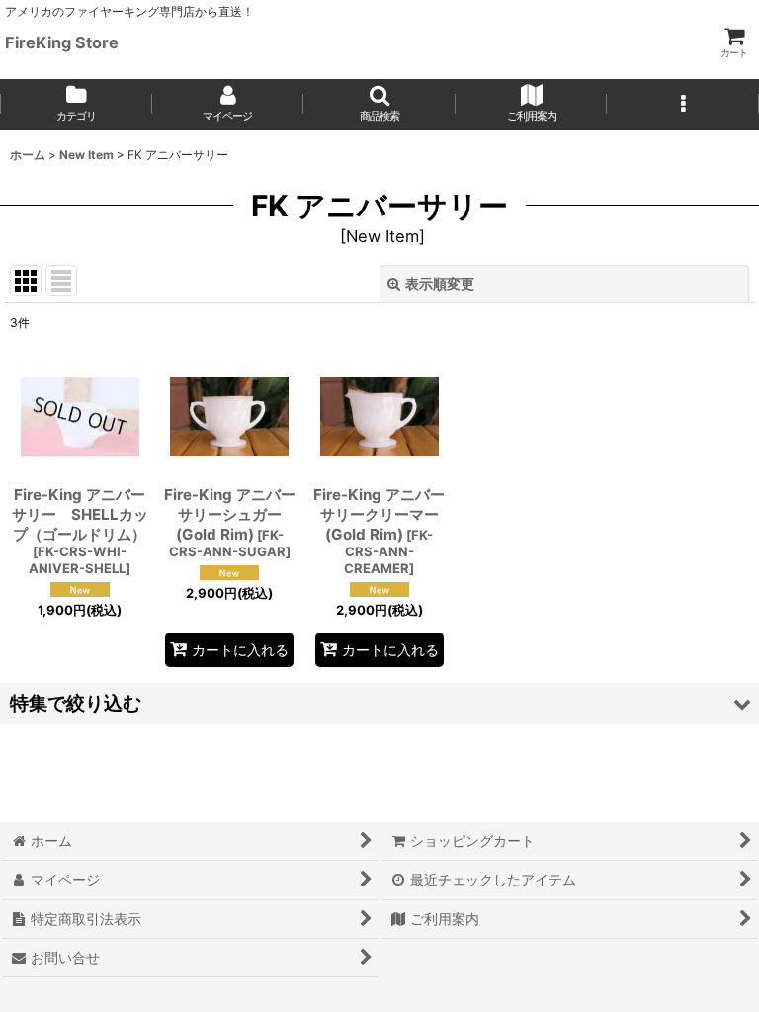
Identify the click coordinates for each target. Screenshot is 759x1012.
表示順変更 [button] (439, 283)
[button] (379, 104)
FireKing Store (62, 42)
